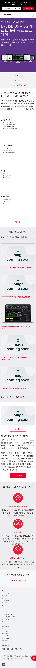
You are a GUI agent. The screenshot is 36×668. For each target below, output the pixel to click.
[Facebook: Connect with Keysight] (3, 648)
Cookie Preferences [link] (9, 661)
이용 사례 (4, 595)
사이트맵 (18, 656)
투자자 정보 (5, 631)
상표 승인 (31, 656)
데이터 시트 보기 (18, 429)
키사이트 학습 (5, 600)
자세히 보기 (18, 476)
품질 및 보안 (5, 633)
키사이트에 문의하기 (18, 581)
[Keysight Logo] (9, 14)
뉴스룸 (4, 628)
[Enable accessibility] (3, 664)
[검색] (27, 15)
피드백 (6, 658)
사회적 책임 (5, 636)
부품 (3, 621)
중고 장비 (4, 603)
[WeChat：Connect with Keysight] (20, 648)
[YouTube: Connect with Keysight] (16, 648)
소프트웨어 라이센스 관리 (8, 616)
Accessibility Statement (16, 658)
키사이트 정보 (5, 626)
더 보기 (18, 222)
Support (5, 612)
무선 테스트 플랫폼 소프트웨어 (13, 22)
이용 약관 (24, 656)
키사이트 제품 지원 (7, 614)
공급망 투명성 (5, 638)
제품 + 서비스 (5, 593)
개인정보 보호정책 (8, 656)
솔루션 (4, 598)
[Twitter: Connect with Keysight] (12, 648)
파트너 (4, 605)
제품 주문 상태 (6, 619)
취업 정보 (4, 640)
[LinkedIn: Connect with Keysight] (8, 648)
